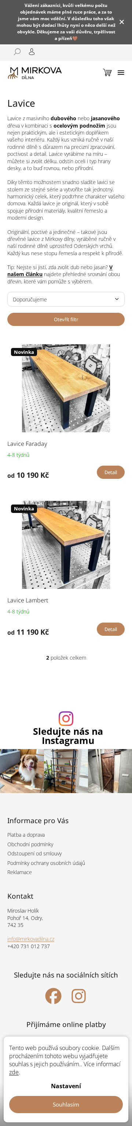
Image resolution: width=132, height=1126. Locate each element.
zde (14, 1072)
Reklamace (19, 872)
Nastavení (66, 1086)
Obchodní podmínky (30, 844)
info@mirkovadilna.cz (30, 938)
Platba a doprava (26, 834)
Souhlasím (66, 1104)
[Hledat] (14, 51)
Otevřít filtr (66, 319)
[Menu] (121, 72)
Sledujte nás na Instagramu (68, 736)
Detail (110, 472)
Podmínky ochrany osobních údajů (46, 862)
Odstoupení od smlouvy (34, 853)
